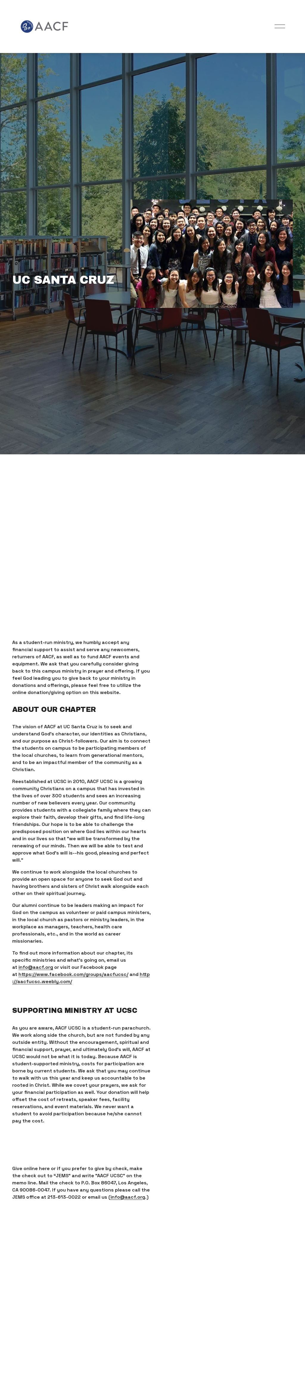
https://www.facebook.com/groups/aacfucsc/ (73, 974)
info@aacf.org (35, 967)
